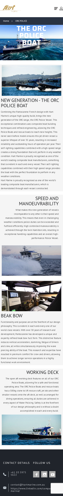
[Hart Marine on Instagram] (44, 474)
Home (6, 20)
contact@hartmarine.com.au (28, 484)
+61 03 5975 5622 (18, 473)
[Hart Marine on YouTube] (52, 474)
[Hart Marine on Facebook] (36, 474)
